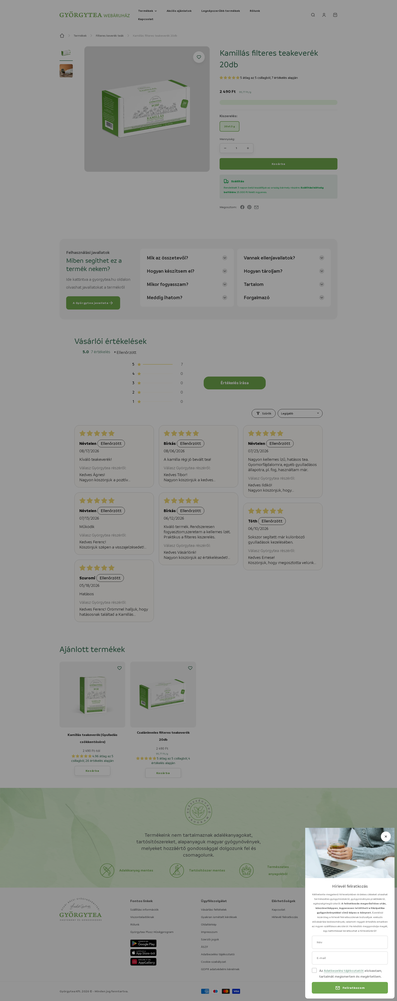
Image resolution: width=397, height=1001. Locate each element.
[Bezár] (386, 836)
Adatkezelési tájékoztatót (344, 971)
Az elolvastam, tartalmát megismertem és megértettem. (350, 974)
